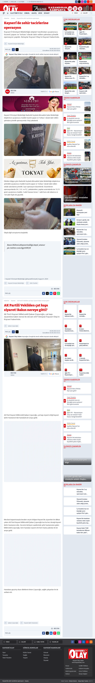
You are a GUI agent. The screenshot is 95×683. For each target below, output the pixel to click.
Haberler (6, 18)
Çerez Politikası (83, 671)
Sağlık (25, 655)
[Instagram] (82, 1)
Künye (6, 1)
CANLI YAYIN (40, 642)
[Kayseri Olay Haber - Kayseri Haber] (78, 654)
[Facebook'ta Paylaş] (13, 49)
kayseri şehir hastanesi (31, 623)
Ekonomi (46, 655)
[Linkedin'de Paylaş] (51, 293)
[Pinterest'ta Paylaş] (54, 293)
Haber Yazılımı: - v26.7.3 (76, 681)
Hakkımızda (68, 668)
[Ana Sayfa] (7, 13)
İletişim (21, 1)
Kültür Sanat (27, 652)
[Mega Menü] (4, 13)
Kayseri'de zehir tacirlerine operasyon (28, 18)
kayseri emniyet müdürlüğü (16, 43)
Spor (40, 13)
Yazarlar (5, 655)
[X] (79, 1)
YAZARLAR (55, 642)
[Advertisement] (32, 264)
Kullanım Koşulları (84, 668)
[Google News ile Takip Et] (54, 91)
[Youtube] (88, 1)
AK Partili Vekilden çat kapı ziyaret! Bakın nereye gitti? (33, 300)
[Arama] (91, 13)
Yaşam (25, 658)
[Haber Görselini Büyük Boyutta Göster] (32, 72)
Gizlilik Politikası (83, 666)
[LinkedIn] (85, 1)
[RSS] (91, 1)
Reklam (13, 1)
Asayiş (34, 13)
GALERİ (85, 13)
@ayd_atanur (39, 245)
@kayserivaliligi (26, 245)
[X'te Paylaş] (17, 49)
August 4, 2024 (43, 279)
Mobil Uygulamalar (70, 671)
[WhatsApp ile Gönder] (58, 293)
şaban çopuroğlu (13, 326)
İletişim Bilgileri (83, 674)
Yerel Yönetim (7, 658)
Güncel (27, 13)
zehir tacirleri (33, 283)
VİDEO (76, 13)
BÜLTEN (13, 91)
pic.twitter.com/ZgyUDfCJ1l (19, 248)
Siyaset (47, 13)
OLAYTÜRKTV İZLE (16, 13)
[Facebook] (76, 1)
